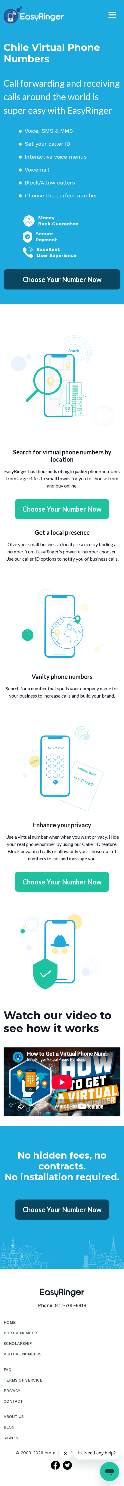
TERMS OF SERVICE (23, 1380)
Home (10, 1322)
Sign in (11, 1438)
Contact (13, 1401)
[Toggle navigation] (112, 14)
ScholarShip (18, 1343)
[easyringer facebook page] (56, 1465)
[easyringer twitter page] (68, 1465)
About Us (14, 1416)
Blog (9, 1427)
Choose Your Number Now (62, 279)
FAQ (7, 1369)
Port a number (20, 1333)
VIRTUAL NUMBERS (23, 1354)
